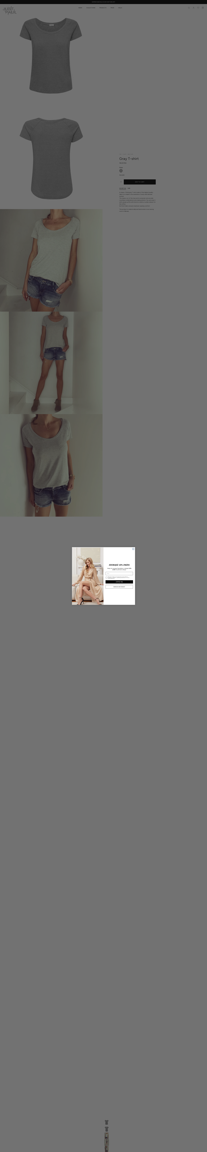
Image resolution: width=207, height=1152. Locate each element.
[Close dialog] (133, 549)
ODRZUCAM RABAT (119, 586)
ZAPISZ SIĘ (119, 582)
